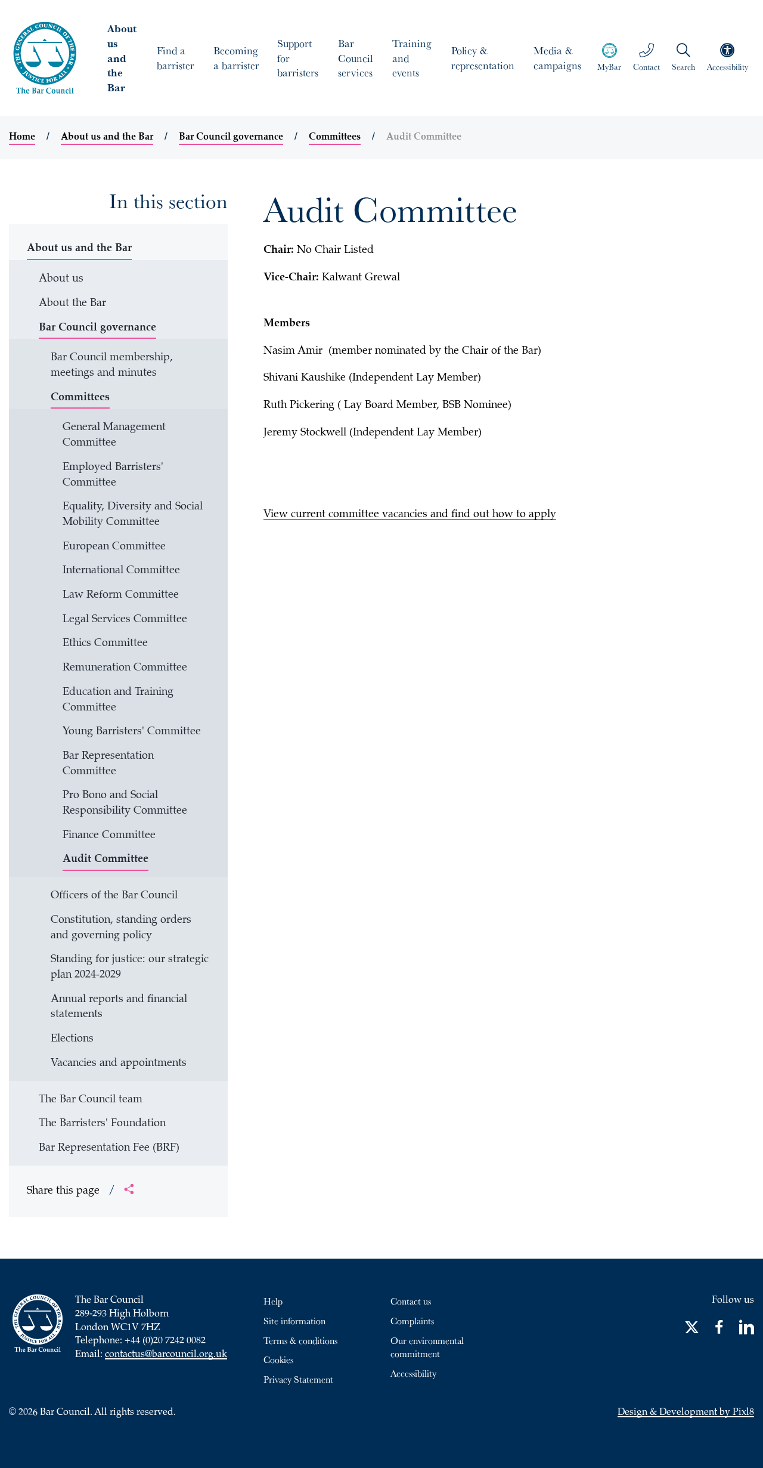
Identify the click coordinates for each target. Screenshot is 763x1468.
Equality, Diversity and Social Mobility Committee (133, 515)
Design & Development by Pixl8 (686, 1412)
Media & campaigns (557, 57)
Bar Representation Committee (108, 764)
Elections (72, 1039)
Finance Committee (109, 835)
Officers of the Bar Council (114, 896)
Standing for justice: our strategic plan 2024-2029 (130, 967)
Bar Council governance (231, 137)
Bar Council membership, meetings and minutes (112, 366)
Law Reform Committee (121, 595)
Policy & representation (482, 57)
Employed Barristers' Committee (113, 475)
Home (22, 137)
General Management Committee (114, 435)
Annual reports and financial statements (119, 1007)
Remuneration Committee (125, 668)
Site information (294, 1320)
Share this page (71, 1191)
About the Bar (72, 303)
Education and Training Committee (118, 700)
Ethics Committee (105, 643)
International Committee (121, 570)
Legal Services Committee (125, 619)
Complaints (412, 1320)
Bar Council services (355, 58)
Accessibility (413, 1373)
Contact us (410, 1301)
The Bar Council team (90, 1100)
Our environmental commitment (427, 1347)
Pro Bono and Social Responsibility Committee (125, 803)
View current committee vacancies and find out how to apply (409, 514)
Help (273, 1301)
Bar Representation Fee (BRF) (109, 1148)
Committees (335, 137)
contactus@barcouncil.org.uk (166, 1354)
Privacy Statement (298, 1379)
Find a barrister (175, 57)
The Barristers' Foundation (102, 1123)
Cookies (278, 1359)
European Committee (114, 547)
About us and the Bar (122, 57)
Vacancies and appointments (119, 1063)
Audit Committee (105, 859)
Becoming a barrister (236, 57)
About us (61, 279)
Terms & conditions (300, 1340)
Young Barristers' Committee (132, 732)
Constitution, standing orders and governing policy (121, 928)
